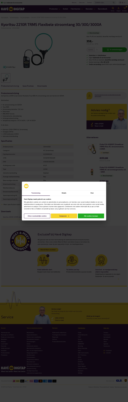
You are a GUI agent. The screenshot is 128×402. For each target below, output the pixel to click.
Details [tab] (64, 193)
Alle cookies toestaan (91, 216)
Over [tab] (92, 193)
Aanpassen (63, 216)
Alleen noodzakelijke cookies (37, 216)
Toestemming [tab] (35, 193)
